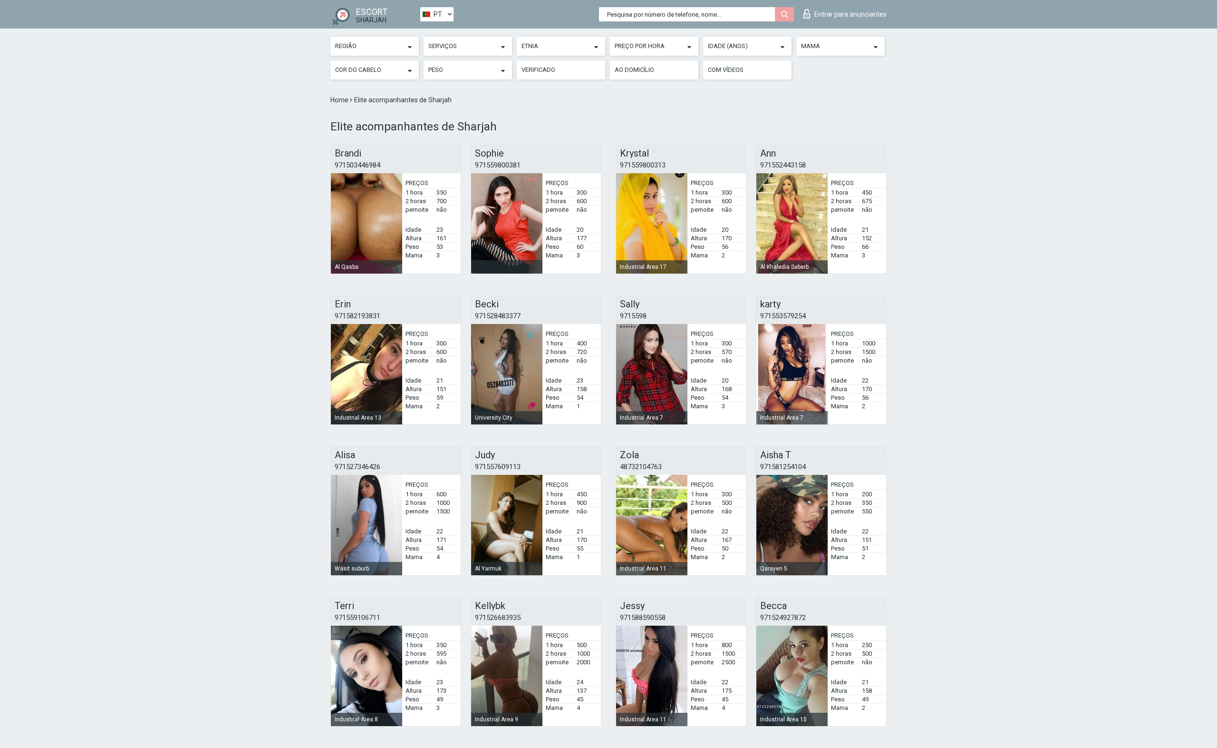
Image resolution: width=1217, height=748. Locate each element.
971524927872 (783, 617)
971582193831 (357, 316)
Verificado (538, 69)
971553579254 (783, 316)
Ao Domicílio (634, 69)
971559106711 (357, 617)
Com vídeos (726, 69)
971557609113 (498, 467)
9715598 (633, 316)
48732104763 (641, 467)
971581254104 (783, 467)
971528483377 (498, 316)
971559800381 (498, 165)
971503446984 (357, 165)
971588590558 (643, 617)
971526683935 (498, 617)
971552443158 (783, 165)
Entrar (850, 14)
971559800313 (643, 165)
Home (340, 100)
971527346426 (357, 467)
